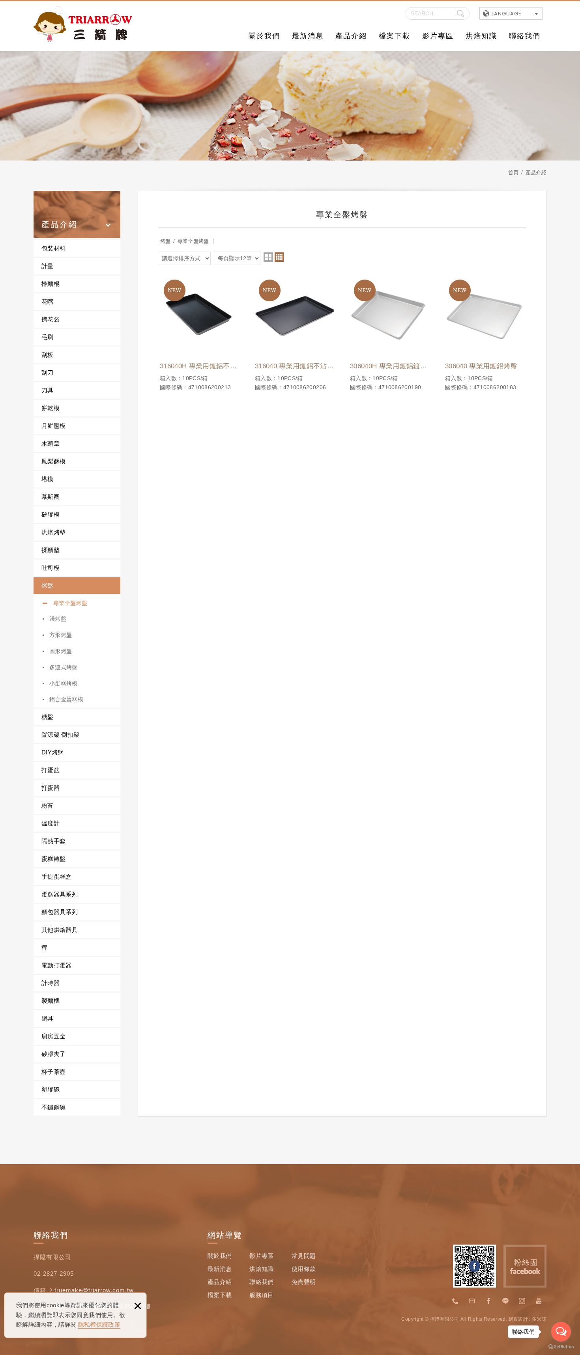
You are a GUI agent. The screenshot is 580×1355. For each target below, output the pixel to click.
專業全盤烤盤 (70, 603)
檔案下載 (394, 36)
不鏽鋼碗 (53, 1107)
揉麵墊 (50, 550)
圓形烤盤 (60, 651)
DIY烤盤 (52, 752)
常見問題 (304, 1255)
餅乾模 (50, 408)
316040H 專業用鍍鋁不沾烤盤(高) (199, 333)
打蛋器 (50, 787)
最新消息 (308, 36)
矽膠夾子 (53, 1054)
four (279, 257)
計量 (47, 266)
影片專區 (438, 36)
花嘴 (47, 301)
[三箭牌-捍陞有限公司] (83, 24)
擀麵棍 (50, 283)
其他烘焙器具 (59, 929)
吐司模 (50, 567)
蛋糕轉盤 (53, 858)
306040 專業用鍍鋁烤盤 (484, 333)
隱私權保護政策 (99, 1324)
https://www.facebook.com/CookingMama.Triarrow (489, 1301)
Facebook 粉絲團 (524, 1266)
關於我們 (264, 36)
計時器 (50, 983)
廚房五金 (53, 1036)
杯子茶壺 (53, 1071)
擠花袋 (50, 319)
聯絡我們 (525, 36)
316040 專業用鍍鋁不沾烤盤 (294, 333)
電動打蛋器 (56, 965)
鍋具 (47, 1018)
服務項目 (261, 1295)
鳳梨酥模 (53, 461)
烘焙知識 (481, 36)
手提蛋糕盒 (56, 876)
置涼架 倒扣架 (60, 734)
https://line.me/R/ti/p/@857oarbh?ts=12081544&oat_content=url (505, 1301)
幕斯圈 (50, 496)
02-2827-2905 (455, 1301)
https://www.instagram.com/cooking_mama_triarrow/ (522, 1301)
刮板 (47, 354)
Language (507, 13)
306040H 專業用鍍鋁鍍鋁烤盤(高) (389, 333)
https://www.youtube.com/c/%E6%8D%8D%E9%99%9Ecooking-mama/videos (539, 1301)
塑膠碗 (50, 1089)
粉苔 (47, 805)
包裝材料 (53, 248)
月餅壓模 (53, 425)
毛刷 (47, 337)
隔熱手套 (53, 841)
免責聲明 (304, 1281)
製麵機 (50, 1000)
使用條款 (304, 1268)
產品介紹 (351, 36)
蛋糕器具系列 (59, 894)
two (268, 257)
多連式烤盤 (63, 667)
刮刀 (47, 372)
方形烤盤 (60, 635)
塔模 (47, 479)
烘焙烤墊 (53, 532)
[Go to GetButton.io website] (561, 1346)
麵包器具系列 (59, 912)
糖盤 (47, 716)
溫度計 (50, 823)
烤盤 (47, 585)
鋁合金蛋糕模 (66, 699)
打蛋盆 (50, 770)
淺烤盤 (57, 619)
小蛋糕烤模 (63, 683)
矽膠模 (50, 514)
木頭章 (50, 443)
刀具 (47, 390)
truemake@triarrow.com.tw (94, 1290)
